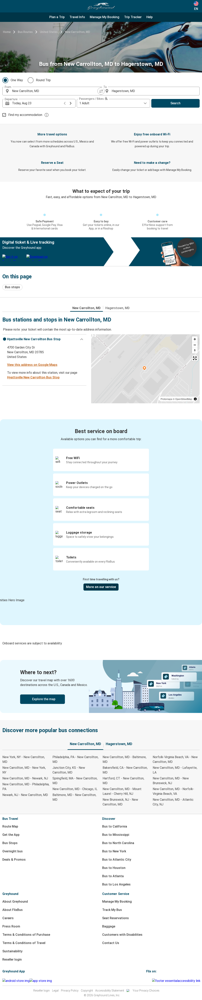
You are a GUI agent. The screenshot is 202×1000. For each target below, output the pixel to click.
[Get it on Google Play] (16, 981)
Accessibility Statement (109, 990)
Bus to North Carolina (118, 843)
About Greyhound (15, 901)
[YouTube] (149, 981)
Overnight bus (12, 851)
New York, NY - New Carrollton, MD (23, 759)
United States (49, 32)
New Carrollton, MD (77, 32)
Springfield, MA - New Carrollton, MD (74, 780)
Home (7, 32)
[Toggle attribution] (195, 399)
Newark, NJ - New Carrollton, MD (25, 795)
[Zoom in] (195, 339)
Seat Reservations (115, 918)
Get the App (11, 835)
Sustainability (12, 951)
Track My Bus (112, 910)
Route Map (10, 826)
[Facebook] (146, 981)
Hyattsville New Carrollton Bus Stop (33, 377)
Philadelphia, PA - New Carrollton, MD (75, 759)
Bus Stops (10, 843)
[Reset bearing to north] (195, 350)
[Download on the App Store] (41, 981)
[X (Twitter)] (151, 981)
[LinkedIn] (150, 981)
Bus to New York (114, 851)
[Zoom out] (195, 345)
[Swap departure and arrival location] (101, 91)
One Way (17, 80)
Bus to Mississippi (115, 835)
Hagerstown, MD (117, 308)
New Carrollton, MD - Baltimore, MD (124, 759)
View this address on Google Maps (32, 365)
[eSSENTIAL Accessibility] (177, 981)
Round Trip (43, 80)
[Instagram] (148, 981)
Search (175, 103)
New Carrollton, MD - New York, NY (24, 770)
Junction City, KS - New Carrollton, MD (68, 770)
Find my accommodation (25, 115)
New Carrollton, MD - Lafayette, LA (175, 770)
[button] (44, 339)
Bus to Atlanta (113, 876)
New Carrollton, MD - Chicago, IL (74, 789)
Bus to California (114, 826)
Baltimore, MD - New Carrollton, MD (74, 797)
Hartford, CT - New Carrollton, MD (123, 780)
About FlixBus (12, 910)
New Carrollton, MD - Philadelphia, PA (25, 786)
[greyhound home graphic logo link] (101, 6)
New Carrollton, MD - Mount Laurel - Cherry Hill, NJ (122, 791)
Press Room (11, 926)
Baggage (108, 926)
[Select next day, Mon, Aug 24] (70, 103)
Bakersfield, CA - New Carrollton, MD (125, 770)
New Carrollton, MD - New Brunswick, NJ (171, 780)
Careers (8, 918)
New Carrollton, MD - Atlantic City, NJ (173, 802)
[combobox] (55, 91)
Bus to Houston (113, 868)
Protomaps (166, 399)
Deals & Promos (14, 859)
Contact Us (110, 943)
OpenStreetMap (183, 399)
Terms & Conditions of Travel (23, 943)
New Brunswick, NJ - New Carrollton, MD (120, 802)
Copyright (87, 990)
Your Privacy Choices (146, 990)
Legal (55, 990)
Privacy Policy (70, 990)
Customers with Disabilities (122, 935)
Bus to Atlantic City (116, 859)
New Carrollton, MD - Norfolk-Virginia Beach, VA (173, 791)
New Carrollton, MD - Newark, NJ (25, 778)
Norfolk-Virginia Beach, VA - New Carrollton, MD (175, 759)
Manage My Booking (117, 901)
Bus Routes (25, 32)
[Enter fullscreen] (195, 358)
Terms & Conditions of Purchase (26, 935)
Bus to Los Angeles (116, 884)
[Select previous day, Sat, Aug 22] (64, 103)
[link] (101, 686)
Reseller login (12, 959)
